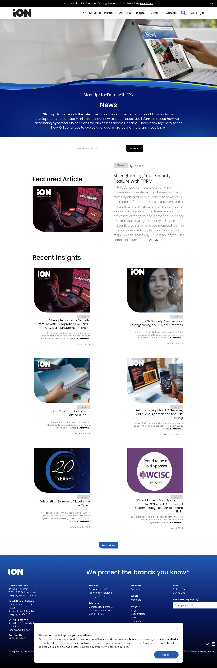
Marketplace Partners (100, 607)
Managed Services (99, 596)
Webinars (136, 599)
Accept (166, 654)
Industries (136, 621)
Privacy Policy (121, 646)
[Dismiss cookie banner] (177, 629)
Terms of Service (32, 651)
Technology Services (100, 593)
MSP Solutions (96, 614)
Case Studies (138, 614)
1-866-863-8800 (17, 638)
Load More (108, 545)
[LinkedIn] (213, 644)
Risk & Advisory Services (101, 589)
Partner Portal (180, 589)
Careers (135, 589)
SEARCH (134, 148)
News (133, 617)
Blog (133, 610)
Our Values (179, 593)
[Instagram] (208, 644)
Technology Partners (100, 610)
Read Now (146, 3)
